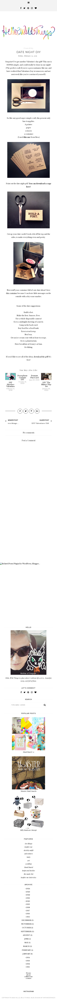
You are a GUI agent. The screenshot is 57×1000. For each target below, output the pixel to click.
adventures (28, 853)
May (26, 943)
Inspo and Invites (28, 870)
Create (26, 48)
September (26, 931)
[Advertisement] (28, 530)
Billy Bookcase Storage (28, 830)
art (28, 860)
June (26, 939)
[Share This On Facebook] (20, 411)
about (28, 975)
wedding (28, 864)
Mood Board (28, 867)
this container (11, 293)
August (26, 935)
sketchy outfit (28, 850)
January (27, 954)
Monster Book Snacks (28, 791)
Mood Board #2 (28, 752)
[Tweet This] (25, 411)
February (26, 950)
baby (28, 857)
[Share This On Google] (37, 411)
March (26, 946)
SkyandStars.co (49, 997)
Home (28, 973)
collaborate (28, 977)
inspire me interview (28, 877)
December (27, 920)
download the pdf (41, 357)
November (26, 924)
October (26, 928)
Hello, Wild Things (22, 997)
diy (32, 48)
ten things (28, 843)
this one (27, 137)
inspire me (28, 847)
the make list (28, 874)
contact (28, 978)
